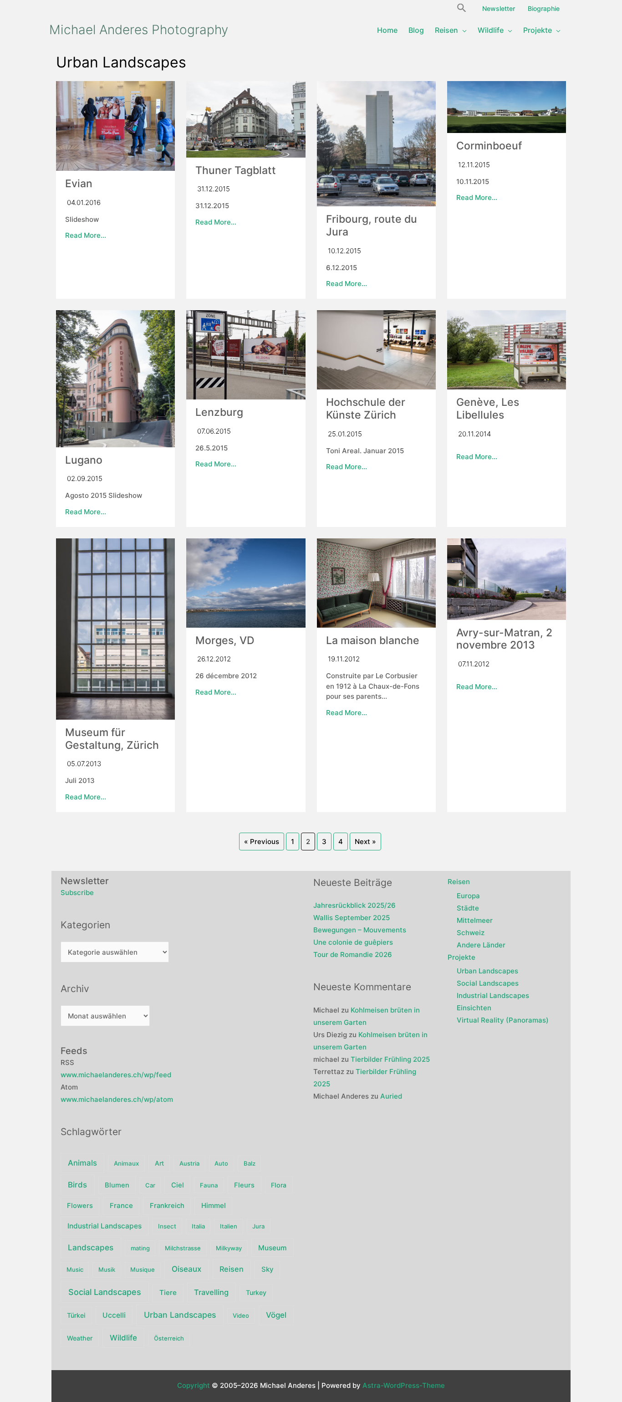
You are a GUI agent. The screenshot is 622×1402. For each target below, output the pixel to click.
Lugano (83, 460)
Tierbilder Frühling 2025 (390, 1059)
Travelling (211, 1292)
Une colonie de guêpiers (353, 942)
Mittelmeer (475, 920)
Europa (468, 895)
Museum (272, 1247)
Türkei (76, 1315)
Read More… (85, 235)
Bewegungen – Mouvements (359, 930)
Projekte (461, 957)
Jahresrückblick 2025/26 (354, 905)
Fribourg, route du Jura (371, 225)
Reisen (231, 1269)
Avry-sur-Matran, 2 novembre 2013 (504, 639)
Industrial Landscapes (104, 1226)
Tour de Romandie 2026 (352, 954)
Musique (142, 1269)
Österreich (169, 1338)
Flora (278, 1185)
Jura (258, 1226)
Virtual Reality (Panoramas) (503, 1020)
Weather (79, 1338)
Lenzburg (219, 412)
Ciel (177, 1185)
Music (74, 1269)
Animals (82, 1162)
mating (140, 1248)
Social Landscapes (104, 1292)
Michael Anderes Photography (138, 29)
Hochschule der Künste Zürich (365, 408)
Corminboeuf (489, 145)
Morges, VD (225, 640)
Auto (221, 1163)
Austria (189, 1163)
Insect (167, 1226)
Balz (249, 1163)
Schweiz (470, 932)
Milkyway (229, 1248)
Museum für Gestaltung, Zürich (112, 739)
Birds (77, 1184)
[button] (462, 6)
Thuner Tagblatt (235, 170)
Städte (468, 908)
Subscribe (77, 892)
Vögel (276, 1315)
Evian (78, 183)
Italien (228, 1226)
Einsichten (474, 1007)
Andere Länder (481, 945)
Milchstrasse (183, 1248)
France (121, 1205)
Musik (106, 1269)
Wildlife (123, 1337)
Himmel (213, 1205)
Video (241, 1315)
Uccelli (114, 1315)
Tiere (168, 1292)
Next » (365, 841)
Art (159, 1163)
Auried (391, 1096)
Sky (267, 1269)
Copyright (193, 1385)
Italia (198, 1226)
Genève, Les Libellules (487, 408)
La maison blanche (372, 640)
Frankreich (167, 1206)
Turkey (256, 1292)
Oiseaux (186, 1269)
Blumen (117, 1185)
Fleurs (244, 1185)
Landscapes (90, 1247)
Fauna (209, 1185)
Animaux (126, 1163)
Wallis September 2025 (351, 917)
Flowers (80, 1206)
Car (150, 1185)
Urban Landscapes (180, 1315)
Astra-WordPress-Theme (403, 1385)
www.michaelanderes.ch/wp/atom (117, 1099)
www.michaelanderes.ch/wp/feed (116, 1074)
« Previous (261, 841)
